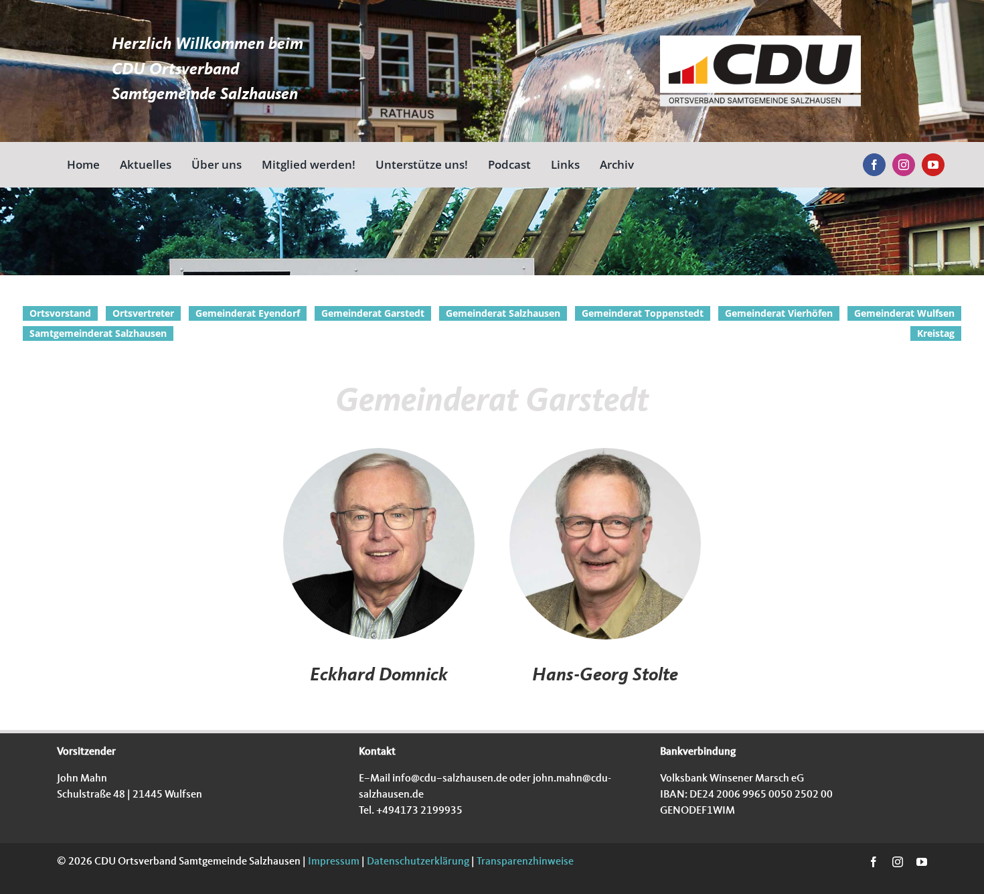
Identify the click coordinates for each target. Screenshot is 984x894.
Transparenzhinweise (525, 861)
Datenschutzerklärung (417, 861)
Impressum (332, 861)
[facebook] (874, 164)
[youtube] (933, 164)
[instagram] (903, 164)
